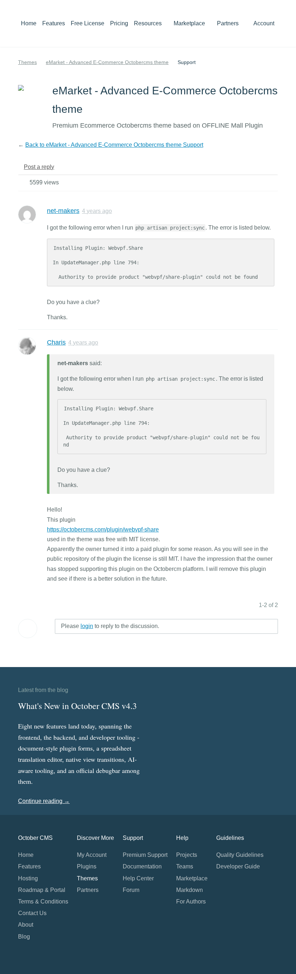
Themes (27, 62)
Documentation (142, 866)
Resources (148, 23)
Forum (131, 890)
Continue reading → (44, 801)
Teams (184, 866)
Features (53, 23)
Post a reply (39, 167)
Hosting (28, 878)
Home (28, 23)
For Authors (191, 901)
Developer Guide (238, 866)
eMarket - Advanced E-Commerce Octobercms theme (107, 62)
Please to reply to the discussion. (110, 626)
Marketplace (190, 23)
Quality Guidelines (240, 855)
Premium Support (145, 855)
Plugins (86, 866)
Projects (186, 855)
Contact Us (32, 913)
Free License (87, 23)
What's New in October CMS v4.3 (77, 706)
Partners (228, 23)
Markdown (189, 890)
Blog (24, 937)
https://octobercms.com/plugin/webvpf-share (103, 529)
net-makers (63, 210)
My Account (91, 855)
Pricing (119, 23)
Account (264, 23)
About (25, 925)
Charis (56, 342)
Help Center (138, 878)
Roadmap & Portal (41, 890)
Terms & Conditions (43, 901)
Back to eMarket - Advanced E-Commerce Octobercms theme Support (114, 145)
